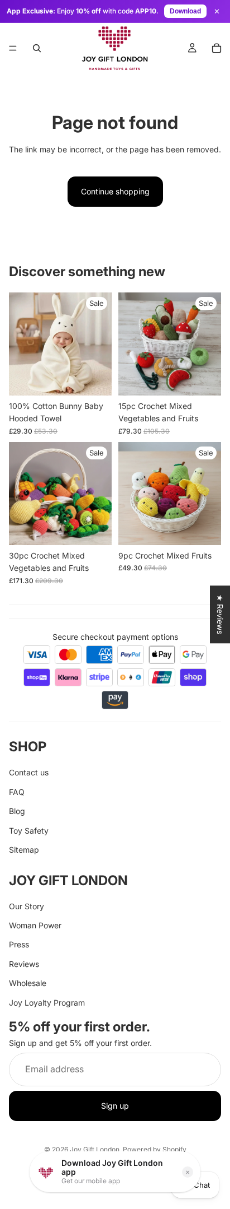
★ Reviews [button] (220, 614)
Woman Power (35, 925)
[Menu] (13, 48)
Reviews (24, 964)
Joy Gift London (94, 1149)
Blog (17, 811)
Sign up (115, 1105)
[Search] (37, 48)
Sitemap (24, 849)
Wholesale (27, 983)
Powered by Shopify (154, 1149)
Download (185, 11)
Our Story (26, 906)
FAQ (17, 792)
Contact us (29, 772)
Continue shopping (115, 191)
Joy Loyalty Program (47, 1002)
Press (19, 945)
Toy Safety (29, 830)
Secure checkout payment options (115, 636)
